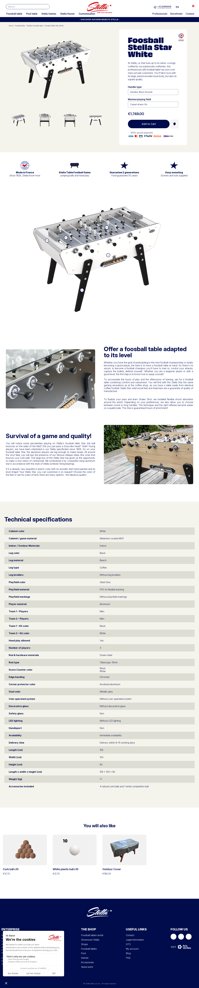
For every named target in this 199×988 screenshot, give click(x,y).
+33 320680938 (164, 6)
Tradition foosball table (34, 26)
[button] (191, 7)
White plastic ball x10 (65, 869)
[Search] (46, 6)
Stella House (67, 13)
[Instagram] (181, 937)
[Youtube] (189, 937)
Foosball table (14, 13)
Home (11, 26)
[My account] (186, 7)
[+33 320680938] (155, 7)
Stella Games (49, 13)
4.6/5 (173, 946)
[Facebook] (173, 937)
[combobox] (23, 6)
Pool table (31, 13)
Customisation (87, 13)
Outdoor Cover (111, 869)
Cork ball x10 (11, 869)
